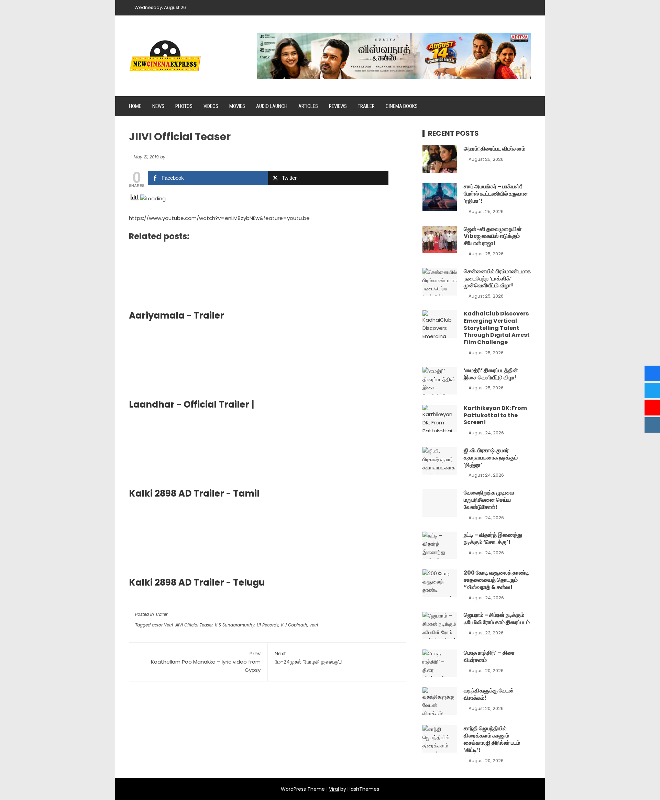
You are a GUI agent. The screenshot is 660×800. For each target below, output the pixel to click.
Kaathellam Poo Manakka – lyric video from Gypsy (206, 662)
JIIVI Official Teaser (194, 625)
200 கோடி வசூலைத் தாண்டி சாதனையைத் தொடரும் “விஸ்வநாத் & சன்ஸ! (496, 580)
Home (135, 106)
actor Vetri (162, 625)
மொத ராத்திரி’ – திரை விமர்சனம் (489, 656)
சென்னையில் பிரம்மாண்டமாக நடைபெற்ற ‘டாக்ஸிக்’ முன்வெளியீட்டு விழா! (497, 278)
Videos (211, 106)
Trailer (366, 106)
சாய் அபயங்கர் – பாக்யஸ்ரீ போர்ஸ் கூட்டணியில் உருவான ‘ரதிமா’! (496, 193)
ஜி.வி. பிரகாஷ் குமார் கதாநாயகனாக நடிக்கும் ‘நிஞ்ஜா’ (491, 457)
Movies (237, 106)
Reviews (338, 106)
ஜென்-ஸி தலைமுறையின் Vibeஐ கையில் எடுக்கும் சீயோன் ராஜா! (493, 236)
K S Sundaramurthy (235, 625)
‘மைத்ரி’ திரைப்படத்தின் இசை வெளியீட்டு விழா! (491, 373)
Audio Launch (271, 106)
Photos (183, 106)
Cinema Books (402, 106)
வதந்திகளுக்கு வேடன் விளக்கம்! (489, 694)
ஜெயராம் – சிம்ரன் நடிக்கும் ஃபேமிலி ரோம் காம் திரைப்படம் (497, 618)
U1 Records (267, 625)
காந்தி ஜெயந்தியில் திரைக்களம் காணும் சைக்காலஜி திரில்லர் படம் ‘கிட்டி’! (492, 739)
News (158, 106)
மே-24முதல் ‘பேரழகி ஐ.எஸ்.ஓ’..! (308, 657)
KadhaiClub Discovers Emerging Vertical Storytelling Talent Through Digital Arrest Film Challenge (497, 328)
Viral (334, 789)
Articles (308, 106)
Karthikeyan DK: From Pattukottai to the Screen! (495, 415)
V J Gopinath (293, 625)
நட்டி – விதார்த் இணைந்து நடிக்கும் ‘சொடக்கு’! (493, 538)
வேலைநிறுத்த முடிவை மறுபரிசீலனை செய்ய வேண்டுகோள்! (489, 500)
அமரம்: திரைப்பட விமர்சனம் (494, 149)
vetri (313, 625)
